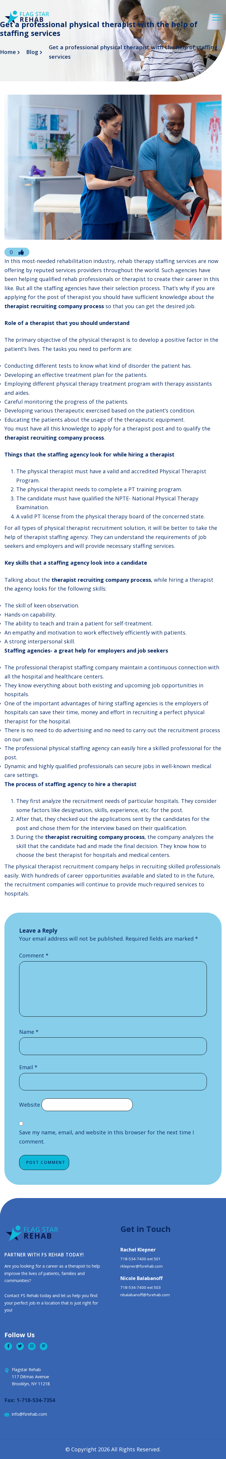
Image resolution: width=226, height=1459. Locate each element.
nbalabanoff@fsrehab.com (145, 1294)
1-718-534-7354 (35, 1400)
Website (29, 1104)
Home (8, 52)
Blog (32, 52)
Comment (34, 955)
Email (28, 1067)
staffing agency (68, 454)
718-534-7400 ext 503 (140, 1287)
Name (29, 1031)
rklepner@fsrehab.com (141, 1266)
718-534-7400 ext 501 (140, 1258)
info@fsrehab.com (29, 1414)
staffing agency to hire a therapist (91, 784)
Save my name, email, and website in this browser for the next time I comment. (106, 1137)
